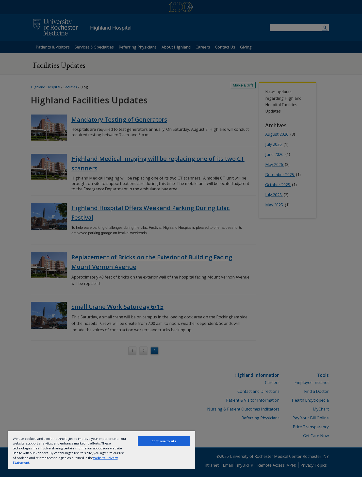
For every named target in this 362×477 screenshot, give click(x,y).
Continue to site (163, 441)
